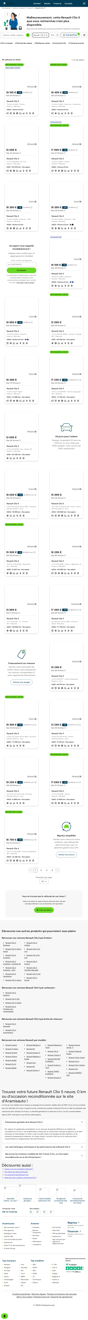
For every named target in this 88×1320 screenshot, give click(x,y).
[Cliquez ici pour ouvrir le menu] (84, 3)
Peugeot (7, 1267)
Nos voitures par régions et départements (58, 1241)
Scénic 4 (55, 1279)
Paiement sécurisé (42, 1297)
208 (34, 1264)
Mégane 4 (56, 1276)
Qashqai (55, 1282)
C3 (34, 1276)
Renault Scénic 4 (33, 1070)
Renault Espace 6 (33, 1053)
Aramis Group (9, 1248)
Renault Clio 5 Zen (34, 974)
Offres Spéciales (58, 1233)
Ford (23, 1273)
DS (22, 1285)
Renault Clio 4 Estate (77, 1065)
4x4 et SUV (56, 1227)
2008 (35, 1267)
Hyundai (24, 1267)
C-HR (54, 1264)
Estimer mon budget (21, 682)
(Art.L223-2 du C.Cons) (25, 282)
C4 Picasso (37, 1279)
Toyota (23, 1282)
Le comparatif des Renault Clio (17, 1175)
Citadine (36, 1227)
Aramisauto (6, 8)
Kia (22, 1270)
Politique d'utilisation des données (62, 1294)
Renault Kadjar (11, 1060)
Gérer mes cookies (24, 1297)
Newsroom (8, 1242)
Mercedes (25, 1279)
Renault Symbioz (12, 1049)
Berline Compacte (37, 1231)
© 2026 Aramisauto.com (44, 1305)
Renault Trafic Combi (77, 1058)
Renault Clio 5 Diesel (13, 1003)
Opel (6, 1273)
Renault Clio (73, 1069)
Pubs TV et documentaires (14, 1245)
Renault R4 (31, 1067)
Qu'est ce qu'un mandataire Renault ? (19, 1169)
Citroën (7, 1270)
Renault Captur (11, 1045)
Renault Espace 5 (54, 1078)
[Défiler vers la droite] (57, 35)
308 (34, 1270)
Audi (6, 1282)
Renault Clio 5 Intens (13, 980)
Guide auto (56, 1236)
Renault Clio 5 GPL (13, 999)
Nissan (6, 1285)
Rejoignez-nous (10, 1233)
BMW (23, 1276)
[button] (47, 35)
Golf (54, 1270)
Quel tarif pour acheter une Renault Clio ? (20, 1178)
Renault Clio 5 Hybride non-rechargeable (9, 1009)
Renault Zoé (31, 1063)
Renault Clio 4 (53, 1051)
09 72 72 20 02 (9, 1212)
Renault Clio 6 (11, 1064)
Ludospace (37, 1244)
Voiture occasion (19, 8)
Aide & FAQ (8, 1236)
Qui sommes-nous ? (12, 1227)
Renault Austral (11, 1053)
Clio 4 (54, 1267)
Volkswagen (9, 1279)
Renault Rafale (11, 1068)
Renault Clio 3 (74, 1061)
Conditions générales (21, 1294)
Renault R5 (31, 1049)
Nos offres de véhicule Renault (16, 1172)
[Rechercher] (28, 35)
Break (35, 1238)
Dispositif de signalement (61, 1297)
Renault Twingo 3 (54, 1055)
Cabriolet (56, 1230)
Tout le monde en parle (13, 1239)
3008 (35, 1273)
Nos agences (9, 1230)
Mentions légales (39, 1294)
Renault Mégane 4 (33, 1045)
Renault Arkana (11, 1056)
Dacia (6, 1276)
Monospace (37, 1241)
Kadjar (55, 1273)
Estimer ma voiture (66, 855)
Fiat (22, 1264)
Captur (35, 1282)
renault (30, 8)
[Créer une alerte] (4, 1316)
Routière (36, 1235)
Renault (7, 1264)
